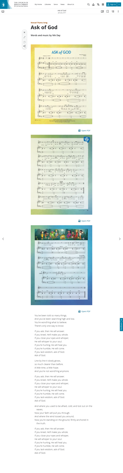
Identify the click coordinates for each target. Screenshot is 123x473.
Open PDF (85, 130)
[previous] (3, 238)
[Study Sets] (102, 11)
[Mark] (24, 37)
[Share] (24, 46)
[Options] (118, 11)
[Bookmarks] (107, 11)
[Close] (24, 32)
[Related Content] (113, 11)
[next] (119, 238)
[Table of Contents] (3, 11)
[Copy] (24, 42)
